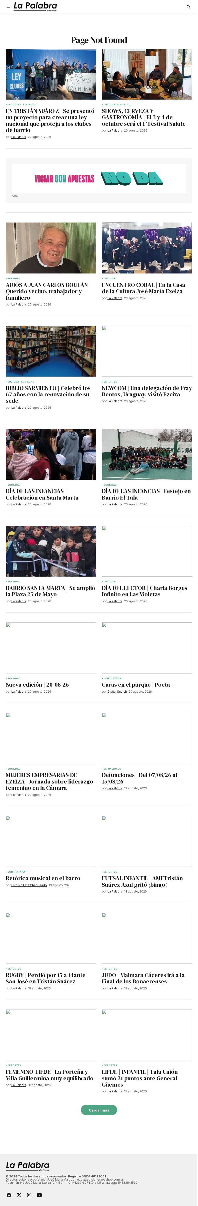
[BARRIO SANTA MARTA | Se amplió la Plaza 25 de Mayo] (51, 551)
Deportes (14, 104)
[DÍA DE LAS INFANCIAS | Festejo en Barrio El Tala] (147, 454)
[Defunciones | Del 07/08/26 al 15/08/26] (147, 738)
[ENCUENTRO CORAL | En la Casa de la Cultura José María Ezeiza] (147, 247)
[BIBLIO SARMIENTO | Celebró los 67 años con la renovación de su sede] (51, 351)
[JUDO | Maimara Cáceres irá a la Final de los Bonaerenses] (147, 938)
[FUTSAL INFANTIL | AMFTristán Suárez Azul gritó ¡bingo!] (147, 841)
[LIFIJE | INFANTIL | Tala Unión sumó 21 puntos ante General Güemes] (147, 1035)
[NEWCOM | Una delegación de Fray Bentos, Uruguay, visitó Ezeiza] (147, 351)
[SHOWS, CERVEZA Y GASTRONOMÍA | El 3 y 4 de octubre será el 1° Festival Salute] (147, 74)
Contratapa (112, 678)
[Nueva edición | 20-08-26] (51, 647)
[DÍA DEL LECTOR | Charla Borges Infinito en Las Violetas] (147, 551)
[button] (9, 7)
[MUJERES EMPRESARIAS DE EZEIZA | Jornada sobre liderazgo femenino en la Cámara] (51, 738)
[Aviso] (99, 178)
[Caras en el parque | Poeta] (147, 647)
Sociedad (29, 104)
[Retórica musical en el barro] (51, 841)
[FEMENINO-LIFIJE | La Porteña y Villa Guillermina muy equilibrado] (51, 1035)
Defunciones (112, 769)
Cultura (109, 104)
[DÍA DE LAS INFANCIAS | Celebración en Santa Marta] (51, 454)
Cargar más (99, 1110)
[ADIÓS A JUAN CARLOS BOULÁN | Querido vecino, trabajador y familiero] (51, 247)
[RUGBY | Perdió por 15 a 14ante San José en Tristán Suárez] (51, 938)
